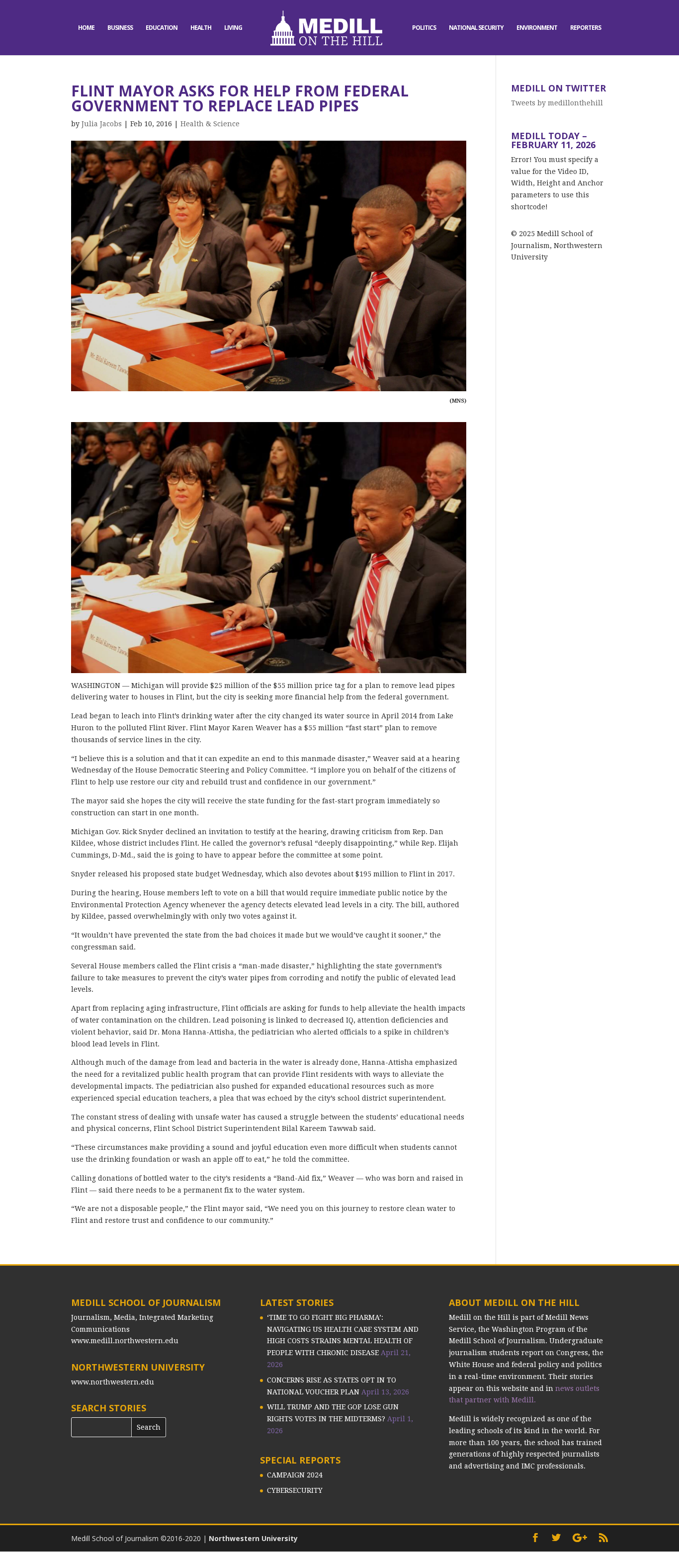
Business (120, 28)
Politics (424, 28)
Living (233, 28)
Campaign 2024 (295, 1475)
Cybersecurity (295, 1490)
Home (86, 28)
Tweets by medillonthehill (557, 103)
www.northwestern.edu (112, 1382)
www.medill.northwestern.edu (124, 1341)
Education (161, 28)
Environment (536, 28)
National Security (476, 28)
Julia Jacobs (102, 124)
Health (200, 28)
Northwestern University (253, 1538)
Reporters (585, 28)
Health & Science (210, 124)
